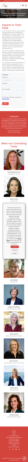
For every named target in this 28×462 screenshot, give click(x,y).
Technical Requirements (14, 443)
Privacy (14, 434)
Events (14, 432)
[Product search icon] (20, 5)
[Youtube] (16, 449)
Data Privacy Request (14, 439)
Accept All (15, 246)
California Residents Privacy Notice (14, 437)
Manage (15, 253)
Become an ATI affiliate (13, 447)
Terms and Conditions (14, 440)
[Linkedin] (19, 449)
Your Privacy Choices (14, 435)
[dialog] (14, 231)
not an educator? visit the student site (13, 1)
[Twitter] (12, 449)
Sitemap (14, 445)
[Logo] (4, 5)
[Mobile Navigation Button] (26, 5)
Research (14, 431)
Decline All (14, 250)
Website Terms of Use (14, 442)
